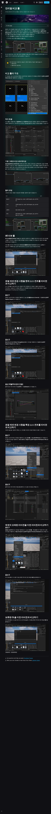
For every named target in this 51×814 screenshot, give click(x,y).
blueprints (8, 652)
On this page (9, 25)
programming (14, 652)
